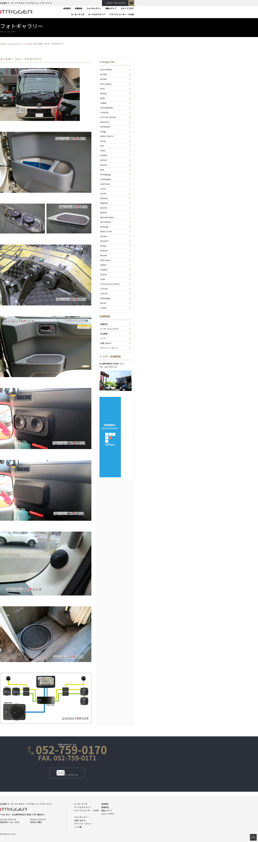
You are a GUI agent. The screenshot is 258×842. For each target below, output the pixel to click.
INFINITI (104, 160)
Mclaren (103, 212)
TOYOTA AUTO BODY (109, 284)
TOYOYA (104, 288)
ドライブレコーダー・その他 (121, 14)
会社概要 (104, 333)
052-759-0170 (115, 1)
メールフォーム (71, 775)
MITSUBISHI (105, 222)
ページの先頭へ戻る (253, 837)
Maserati (104, 198)
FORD (102, 150)
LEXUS (103, 188)
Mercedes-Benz (107, 217)
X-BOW (103, 308)
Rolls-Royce (105, 260)
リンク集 (78, 827)
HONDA (103, 155)
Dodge (103, 131)
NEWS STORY (106, 231)
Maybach (104, 203)
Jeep (102, 169)
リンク (103, 338)
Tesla (102, 279)
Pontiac (103, 246)
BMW (102, 98)
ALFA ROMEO (106, 69)
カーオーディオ (77, 14)
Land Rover (105, 184)
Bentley (103, 93)
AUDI (102, 88)
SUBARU (104, 269)
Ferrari (103, 141)
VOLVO (103, 303)
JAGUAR (103, 165)
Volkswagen (105, 298)
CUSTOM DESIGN (108, 117)
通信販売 (67, 8)
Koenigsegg (105, 174)
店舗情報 (78, 8)
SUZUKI (103, 274)
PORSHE (104, 250)
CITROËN (104, 112)
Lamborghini (105, 179)
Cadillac (103, 103)
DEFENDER (105, 126)
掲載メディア (111, 8)
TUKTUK (104, 293)
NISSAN (103, 236)
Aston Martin (105, 84)
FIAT (102, 146)
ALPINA (103, 74)
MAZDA (103, 208)
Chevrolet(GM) (106, 107)
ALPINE (103, 79)
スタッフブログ (127, 8)
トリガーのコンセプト (109, 329)
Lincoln (103, 193)
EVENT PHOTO (106, 136)
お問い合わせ (131, 1)
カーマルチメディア (96, 14)
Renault (103, 255)
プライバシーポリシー (109, 348)
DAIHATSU (105, 122)
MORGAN (104, 227)
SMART (103, 265)
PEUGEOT (104, 241)
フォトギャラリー (93, 8)
